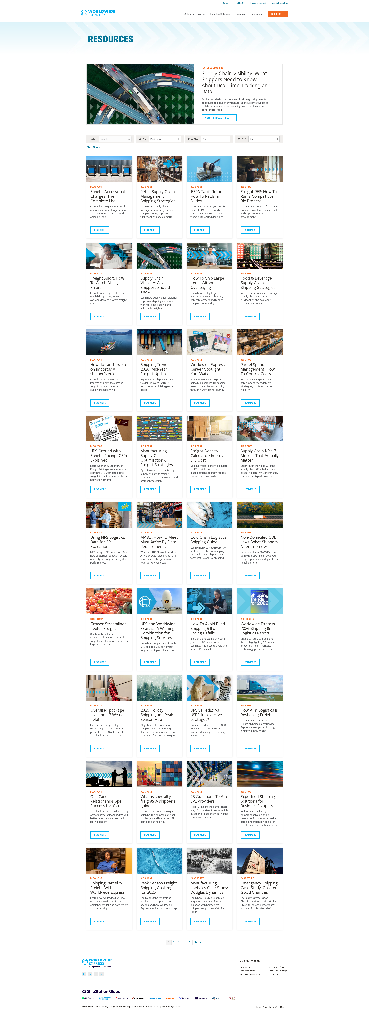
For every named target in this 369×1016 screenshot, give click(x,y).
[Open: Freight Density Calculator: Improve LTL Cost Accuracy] (209, 428)
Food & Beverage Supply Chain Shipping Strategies (258, 283)
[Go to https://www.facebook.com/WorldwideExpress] (96, 974)
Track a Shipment (258, 3)
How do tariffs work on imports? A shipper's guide (108, 369)
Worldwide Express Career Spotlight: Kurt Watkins (207, 369)
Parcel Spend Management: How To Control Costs (258, 369)
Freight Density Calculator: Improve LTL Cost (208, 455)
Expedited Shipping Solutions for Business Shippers (258, 801)
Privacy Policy (262, 1007)
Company (240, 14)
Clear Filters (93, 147)
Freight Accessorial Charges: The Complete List (107, 196)
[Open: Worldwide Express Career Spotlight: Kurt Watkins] (209, 342)
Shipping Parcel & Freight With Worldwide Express (107, 887)
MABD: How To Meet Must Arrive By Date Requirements (159, 542)
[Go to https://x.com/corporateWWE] (101, 974)
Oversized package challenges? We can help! (108, 715)
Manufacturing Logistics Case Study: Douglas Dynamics (209, 887)
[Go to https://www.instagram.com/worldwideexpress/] (90, 974)
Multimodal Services (194, 14)
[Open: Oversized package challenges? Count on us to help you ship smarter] (109, 688)
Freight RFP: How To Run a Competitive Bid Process (259, 196)
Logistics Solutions (220, 14)
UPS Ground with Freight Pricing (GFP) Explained (108, 455)
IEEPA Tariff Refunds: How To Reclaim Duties (208, 196)
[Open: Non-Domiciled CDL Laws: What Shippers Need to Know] (260, 515)
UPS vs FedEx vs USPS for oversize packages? (206, 715)
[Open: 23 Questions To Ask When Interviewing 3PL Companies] (209, 774)
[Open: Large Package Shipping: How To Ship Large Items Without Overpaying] (209, 256)
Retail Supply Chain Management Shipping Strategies (157, 196)
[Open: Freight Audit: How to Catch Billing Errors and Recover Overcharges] (109, 256)
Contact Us (273, 974)
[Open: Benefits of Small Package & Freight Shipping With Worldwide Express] (109, 861)
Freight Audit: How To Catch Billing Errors (107, 283)
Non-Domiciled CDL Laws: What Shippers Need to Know (259, 542)
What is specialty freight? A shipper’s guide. (158, 801)
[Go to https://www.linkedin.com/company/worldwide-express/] (84, 974)
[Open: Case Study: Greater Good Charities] (260, 861)
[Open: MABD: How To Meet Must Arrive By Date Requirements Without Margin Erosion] (159, 515)
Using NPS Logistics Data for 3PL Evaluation (107, 542)
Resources (256, 14)
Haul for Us (240, 3)
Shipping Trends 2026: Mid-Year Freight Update (154, 369)
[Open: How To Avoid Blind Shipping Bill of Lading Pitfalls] (209, 601)
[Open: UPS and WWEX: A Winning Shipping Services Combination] (159, 601)
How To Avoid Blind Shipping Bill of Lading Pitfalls (207, 628)
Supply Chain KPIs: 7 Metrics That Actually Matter (260, 455)
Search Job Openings (278, 971)
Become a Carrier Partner (250, 974)
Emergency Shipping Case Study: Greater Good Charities (259, 887)
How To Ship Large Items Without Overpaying (207, 283)
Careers (226, 3)
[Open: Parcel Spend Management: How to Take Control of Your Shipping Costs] (260, 342)
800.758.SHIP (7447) (277, 967)
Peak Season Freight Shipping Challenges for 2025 (158, 887)
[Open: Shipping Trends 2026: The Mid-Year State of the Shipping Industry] (159, 342)
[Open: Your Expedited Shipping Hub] (260, 774)
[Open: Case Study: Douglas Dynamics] (209, 861)
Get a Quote (278, 14)
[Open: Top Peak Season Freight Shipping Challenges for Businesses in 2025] (159, 861)
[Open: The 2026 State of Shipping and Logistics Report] (260, 601)
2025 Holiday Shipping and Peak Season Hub (156, 715)
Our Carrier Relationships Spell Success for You (106, 801)
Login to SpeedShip (279, 3)
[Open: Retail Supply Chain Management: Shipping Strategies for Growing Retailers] (159, 169)
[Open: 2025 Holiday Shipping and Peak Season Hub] (159, 688)
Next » (197, 942)
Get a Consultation (247, 971)
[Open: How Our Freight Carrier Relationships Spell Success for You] (109, 774)
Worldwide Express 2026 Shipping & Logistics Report (258, 628)
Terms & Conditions (277, 1007)
